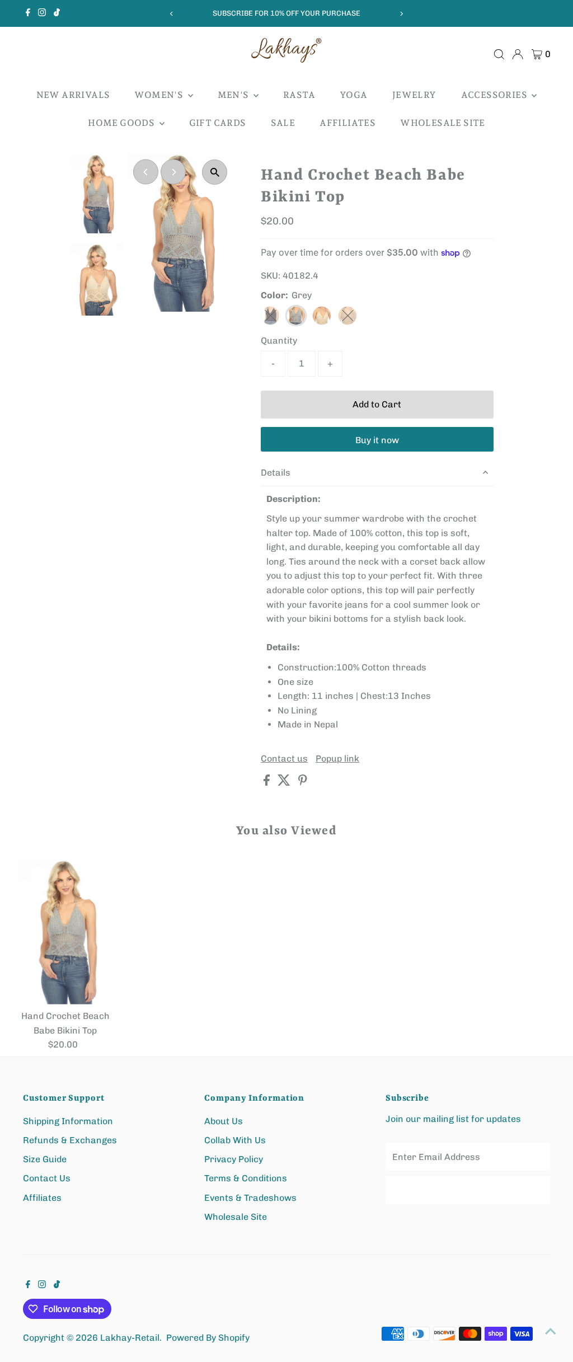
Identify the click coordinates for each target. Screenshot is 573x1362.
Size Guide (45, 1159)
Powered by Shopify (208, 1337)
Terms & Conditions (245, 1178)
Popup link (337, 758)
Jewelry (414, 95)
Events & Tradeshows (250, 1197)
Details (275, 472)
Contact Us (47, 1178)
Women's (159, 95)
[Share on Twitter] (285, 782)
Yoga (354, 95)
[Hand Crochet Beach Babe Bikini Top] (65, 932)
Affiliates (347, 123)
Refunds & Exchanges (70, 1140)
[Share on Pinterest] (302, 782)
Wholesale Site (442, 123)
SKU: (270, 275)
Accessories (495, 95)
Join (468, 1190)
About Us (223, 1121)
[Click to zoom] (214, 172)
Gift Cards (217, 123)
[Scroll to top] (550, 1331)
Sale (283, 123)
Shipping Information (68, 1121)
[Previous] (171, 13)
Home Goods (122, 123)
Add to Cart (377, 404)
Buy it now (377, 440)
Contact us (284, 758)
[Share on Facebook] (268, 782)
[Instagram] (42, 13)
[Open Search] (499, 54)
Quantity (279, 340)
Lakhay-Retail (129, 1337)
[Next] (401, 13)
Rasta (299, 95)
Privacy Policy (233, 1159)
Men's (234, 95)
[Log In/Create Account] (518, 54)
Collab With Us (235, 1140)
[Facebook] (28, 13)
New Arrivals (73, 95)
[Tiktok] (57, 13)
